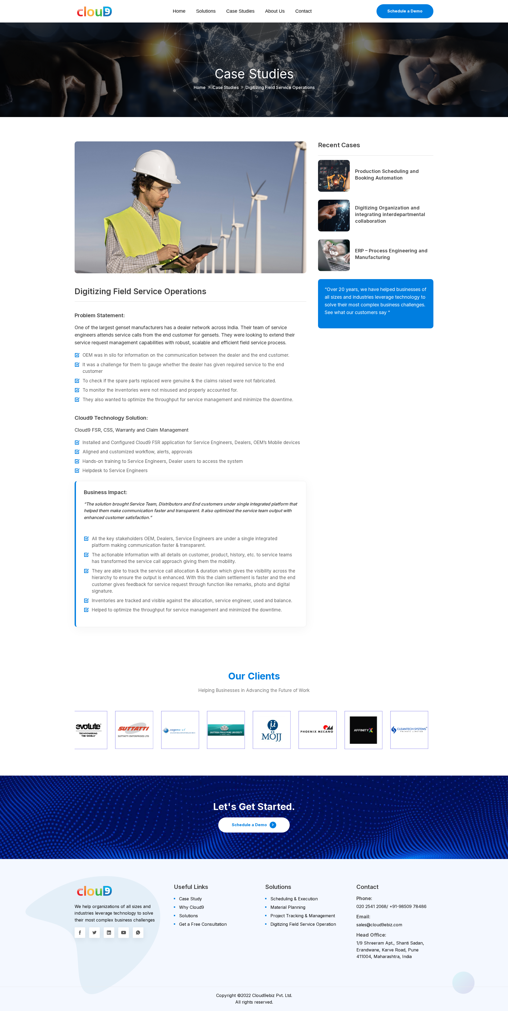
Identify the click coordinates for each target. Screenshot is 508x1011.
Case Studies (240, 11)
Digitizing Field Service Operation (303, 924)
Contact (303, 11)
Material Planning (287, 907)
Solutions (206, 11)
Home (179, 11)
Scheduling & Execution (294, 898)
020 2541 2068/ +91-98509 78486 (391, 906)
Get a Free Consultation (203, 924)
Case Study (190, 898)
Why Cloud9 (191, 907)
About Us (275, 11)
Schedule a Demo (405, 11)
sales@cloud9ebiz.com (379, 924)
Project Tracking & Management (302, 915)
